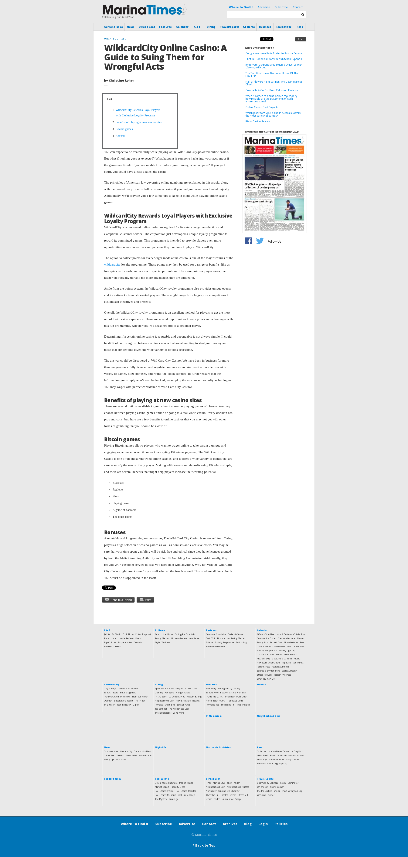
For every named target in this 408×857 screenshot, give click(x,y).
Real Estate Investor (164, 790)
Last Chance (276, 654)
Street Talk (243, 794)
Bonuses (120, 135)
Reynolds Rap (212, 704)
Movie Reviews (126, 638)
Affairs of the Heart (266, 634)
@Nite (107, 634)
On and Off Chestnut (229, 790)
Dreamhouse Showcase (166, 782)
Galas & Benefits (265, 646)
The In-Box (140, 700)
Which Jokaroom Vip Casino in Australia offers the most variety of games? (272, 114)
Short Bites (169, 704)
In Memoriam (214, 715)
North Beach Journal (216, 700)
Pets (300, 27)
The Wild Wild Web (215, 646)
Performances (263, 666)
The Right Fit (227, 704)
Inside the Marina (215, 696)
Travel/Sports (229, 27)
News (131, 27)
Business (265, 27)
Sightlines (121, 759)
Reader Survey (112, 778)
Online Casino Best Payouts (262, 107)
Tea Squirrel (161, 708)
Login (263, 824)
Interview (230, 696)
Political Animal (296, 755)
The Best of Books (112, 646)
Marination (241, 696)
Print (300, 39)
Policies (281, 824)
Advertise (264, 7)
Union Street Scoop (231, 799)
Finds (208, 782)
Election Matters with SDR (233, 692)
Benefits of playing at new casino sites (139, 122)
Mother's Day (263, 658)
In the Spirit (161, 696)
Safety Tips (109, 759)
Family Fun (262, 642)
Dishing (159, 692)
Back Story (211, 688)
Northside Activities (218, 747)
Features (165, 27)
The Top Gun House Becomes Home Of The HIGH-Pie (271, 74)
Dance (300, 638)
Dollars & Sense (235, 634)
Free (302, 642)
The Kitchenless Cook (179, 708)
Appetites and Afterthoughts (169, 688)
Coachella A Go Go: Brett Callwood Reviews (271, 90)
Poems (138, 638)
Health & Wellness (295, 646)
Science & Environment (268, 670)
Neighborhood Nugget (238, 786)
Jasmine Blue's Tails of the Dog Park (285, 751)
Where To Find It (135, 824)
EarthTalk (210, 638)
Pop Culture (110, 642)
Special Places (183, 704)
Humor (114, 638)
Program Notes (125, 642)
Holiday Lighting (287, 650)
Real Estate (284, 27)
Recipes (196, 700)
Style (157, 642)
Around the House (164, 634)
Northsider (211, 790)
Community (126, 751)
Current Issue (113, 27)
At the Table (191, 688)
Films (106, 638)
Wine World (178, 712)
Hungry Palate (183, 692)
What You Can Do (266, 678)
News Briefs (131, 755)
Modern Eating (194, 696)
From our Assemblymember (117, 696)
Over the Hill (212, 794)
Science (209, 642)
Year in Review (124, 704)
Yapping (283, 763)
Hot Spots (169, 692)
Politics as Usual (236, 700)
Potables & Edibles (280, 666)
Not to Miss (297, 662)
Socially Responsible (224, 642)
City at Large (110, 688)
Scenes (233, 794)
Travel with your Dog (267, 763)
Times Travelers (243, 704)
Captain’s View (111, 751)
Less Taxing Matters (236, 638)
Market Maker (186, 782)
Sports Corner (277, 786)
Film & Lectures (290, 642)
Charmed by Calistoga (267, 782)
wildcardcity (112, 264)
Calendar (182, 27)
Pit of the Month (278, 755)
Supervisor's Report (123, 700)
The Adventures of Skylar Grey (284, 759)
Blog (248, 824)
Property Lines (178, 786)
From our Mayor (140, 696)
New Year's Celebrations (268, 662)
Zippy (136, 704)
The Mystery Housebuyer (167, 799)
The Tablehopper (163, 712)
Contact (298, 7)
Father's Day (276, 642)
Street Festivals (264, 674)
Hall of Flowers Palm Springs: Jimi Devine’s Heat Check (273, 83)
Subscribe (281, 7)
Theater (277, 674)
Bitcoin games (124, 129)
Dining (211, 27)
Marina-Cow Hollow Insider (226, 782)
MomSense (193, 638)
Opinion (108, 700)
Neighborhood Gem (164, 700)
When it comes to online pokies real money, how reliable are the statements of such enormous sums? (271, 99)
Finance (221, 638)
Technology (241, 642)
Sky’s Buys (262, 759)
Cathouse (261, 751)
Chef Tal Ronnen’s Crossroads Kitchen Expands (273, 59)
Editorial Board (111, 692)
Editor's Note (212, 692)
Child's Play (299, 634)
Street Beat (147, 27)
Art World (116, 634)
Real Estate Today (186, 794)
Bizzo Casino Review (257, 121)
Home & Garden (179, 638)
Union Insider (213, 799)
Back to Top (204, 845)
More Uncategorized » (259, 47)
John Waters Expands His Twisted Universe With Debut (273, 66)
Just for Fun (263, 654)
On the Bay (262, 786)
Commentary (111, 684)
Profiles (224, 794)
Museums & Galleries (282, 658)
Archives (230, 824)
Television (138, 642)
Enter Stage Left (143, 634)
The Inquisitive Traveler (268, 790)
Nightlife (286, 662)
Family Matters (162, 638)
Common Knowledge (216, 634)
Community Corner (266, 638)
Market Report (162, 786)
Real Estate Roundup (165, 794)
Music (297, 658)
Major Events (290, 654)
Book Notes (128, 634)
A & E (197, 27)
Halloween (279, 646)
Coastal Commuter (289, 782)
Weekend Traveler (265, 794)
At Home (249, 27)
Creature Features (287, 638)
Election (120, 755)
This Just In (109, 704)
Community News (143, 751)
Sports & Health (289, 670)
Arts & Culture (284, 634)
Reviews (159, 704)
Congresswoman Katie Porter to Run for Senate (273, 53)
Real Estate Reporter (186, 790)
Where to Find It (241, 7)
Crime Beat (109, 755)
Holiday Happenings (267, 650)
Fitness (261, 684)
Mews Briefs (262, 755)
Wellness (166, 642)
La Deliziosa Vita (177, 696)
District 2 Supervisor (128, 688)
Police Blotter (145, 755)
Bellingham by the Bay (229, 688)
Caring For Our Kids (185, 634)
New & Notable (183, 700)
